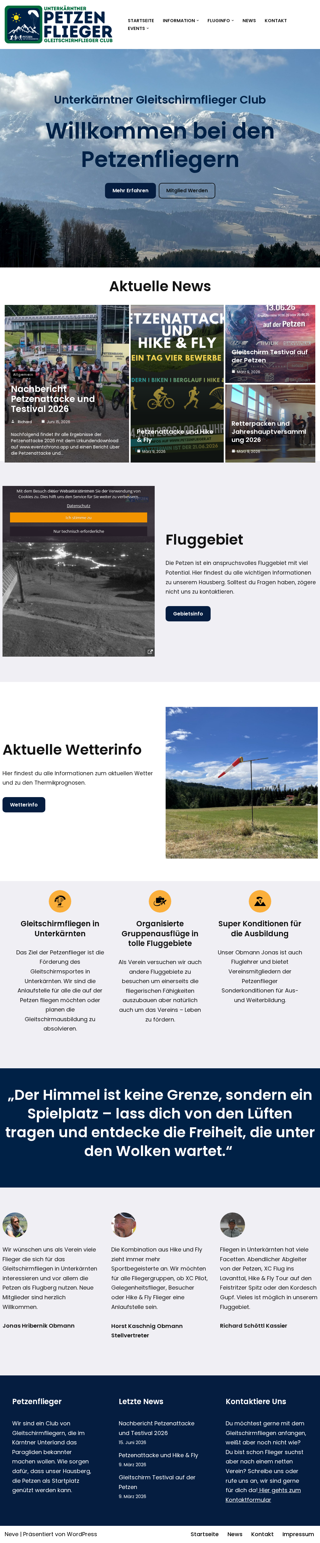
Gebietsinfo (188, 613)
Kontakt (276, 20)
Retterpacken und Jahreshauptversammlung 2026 (269, 431)
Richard (25, 421)
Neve (11, 1534)
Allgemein (23, 374)
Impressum (298, 1534)
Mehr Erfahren (130, 190)
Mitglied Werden (187, 190)
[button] (198, 20)
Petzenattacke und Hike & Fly (175, 435)
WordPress (82, 1534)
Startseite (141, 20)
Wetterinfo (24, 804)
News (249, 20)
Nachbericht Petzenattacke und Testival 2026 (53, 399)
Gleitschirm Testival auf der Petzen (270, 356)
